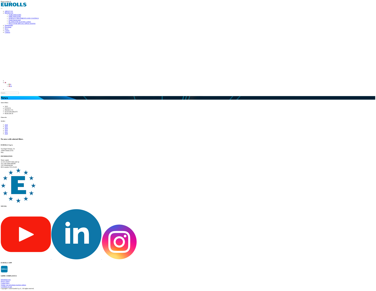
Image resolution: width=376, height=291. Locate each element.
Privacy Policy (5, 281)
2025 (6, 126)
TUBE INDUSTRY (15, 15)
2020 (6, 134)
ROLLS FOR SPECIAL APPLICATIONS (22, 23)
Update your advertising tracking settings (13, 285)
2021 (6, 132)
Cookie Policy (5, 283)
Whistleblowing (6, 280)
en (11, 86)
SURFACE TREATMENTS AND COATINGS (24, 18)
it (10, 84)
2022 (6, 130)
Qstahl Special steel (15, 20)
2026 (6, 125)
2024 (6, 128)
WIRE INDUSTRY (15, 16)
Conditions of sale (6, 287)
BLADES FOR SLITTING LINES (20, 22)
